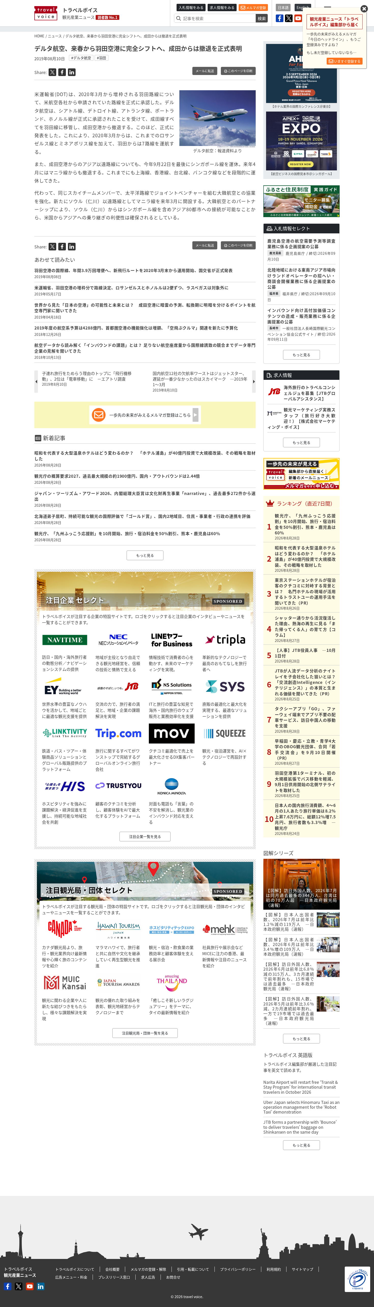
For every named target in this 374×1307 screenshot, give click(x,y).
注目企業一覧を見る (145, 836)
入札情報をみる (191, 7)
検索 (262, 18)
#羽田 (101, 57)
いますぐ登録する (347, 61)
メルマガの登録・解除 (148, 1269)
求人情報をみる (222, 7)
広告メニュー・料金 (71, 1277)
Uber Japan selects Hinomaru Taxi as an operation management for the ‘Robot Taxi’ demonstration (301, 1107)
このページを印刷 (239, 71)
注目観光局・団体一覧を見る (145, 1032)
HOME (39, 35)
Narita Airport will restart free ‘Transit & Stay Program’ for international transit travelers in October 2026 (300, 1087)
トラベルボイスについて (74, 1269)
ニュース (55, 35)
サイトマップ (302, 1269)
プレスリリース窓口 (114, 1277)
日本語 (283, 7)
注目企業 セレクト (75, 600)
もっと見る (145, 555)
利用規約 (274, 1269)
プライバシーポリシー (238, 1269)
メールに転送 (205, 71)
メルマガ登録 (255, 7)
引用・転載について (193, 1269)
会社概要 (112, 1269)
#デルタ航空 (81, 57)
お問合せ (173, 1277)
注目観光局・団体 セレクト (89, 890)
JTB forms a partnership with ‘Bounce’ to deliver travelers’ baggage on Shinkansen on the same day (300, 1127)
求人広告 (148, 1277)
